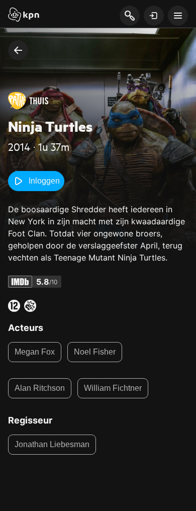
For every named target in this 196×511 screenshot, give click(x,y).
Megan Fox (35, 352)
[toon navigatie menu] (178, 16)
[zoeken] (129, 16)
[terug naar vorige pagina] (18, 50)
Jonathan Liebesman (52, 444)
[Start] (23, 16)
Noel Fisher (95, 352)
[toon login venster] (154, 16)
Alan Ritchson (40, 388)
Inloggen (44, 181)
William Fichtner (113, 388)
